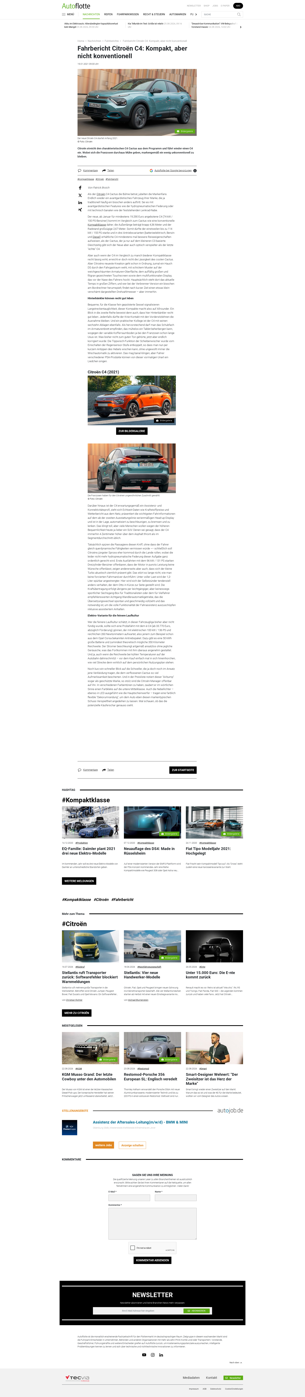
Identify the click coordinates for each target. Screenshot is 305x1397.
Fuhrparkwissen (128, 14)
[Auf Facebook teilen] (80, 187)
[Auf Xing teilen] (80, 209)
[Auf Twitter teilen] (80, 195)
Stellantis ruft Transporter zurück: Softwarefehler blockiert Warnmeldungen (90, 977)
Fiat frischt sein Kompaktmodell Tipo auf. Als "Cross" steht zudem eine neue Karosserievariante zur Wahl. (214, 865)
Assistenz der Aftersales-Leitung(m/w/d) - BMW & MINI (140, 1122)
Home (81, 40)
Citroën (101, 194)
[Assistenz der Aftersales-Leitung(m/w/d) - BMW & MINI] (69, 1127)
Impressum (194, 1389)
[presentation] (240, 27)
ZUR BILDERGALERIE (132, 431)
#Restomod (143, 1068)
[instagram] (153, 1354)
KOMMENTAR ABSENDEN (152, 1260)
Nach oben (234, 1362)
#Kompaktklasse (86, 800)
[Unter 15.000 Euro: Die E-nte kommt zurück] (214, 946)
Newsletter (194, 5)
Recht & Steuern (154, 14)
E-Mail (111, 1191)
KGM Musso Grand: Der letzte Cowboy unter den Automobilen (89, 1076)
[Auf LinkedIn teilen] (80, 202)
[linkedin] (161, 1354)
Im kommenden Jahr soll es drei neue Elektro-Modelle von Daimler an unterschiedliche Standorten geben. (90, 865)
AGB (204, 1389)
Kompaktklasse (97, 224)
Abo (238, 5)
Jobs (215, 5)
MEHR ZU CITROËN (76, 1013)
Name (158, 1191)
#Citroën (101, 899)
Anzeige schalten (132, 1145)
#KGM (78, 1068)
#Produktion (81, 843)
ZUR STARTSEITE (183, 770)
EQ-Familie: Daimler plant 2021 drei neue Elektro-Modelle (88, 851)
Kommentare (90, 170)
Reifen (108, 14)
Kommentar (114, 1205)
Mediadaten (191, 1378)
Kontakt (211, 1378)
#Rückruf (80, 967)
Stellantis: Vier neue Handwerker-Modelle (142, 975)
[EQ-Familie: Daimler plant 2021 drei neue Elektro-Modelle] (90, 822)
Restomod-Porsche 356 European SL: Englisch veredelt (150, 1076)
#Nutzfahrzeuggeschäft (149, 967)
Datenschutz (215, 1389)
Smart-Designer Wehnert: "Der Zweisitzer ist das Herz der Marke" (212, 1079)
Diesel (96, 236)
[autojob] (230, 1110)
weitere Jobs (103, 1145)
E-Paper (225, 5)
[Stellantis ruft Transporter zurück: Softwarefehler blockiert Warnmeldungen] (90, 946)
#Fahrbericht (122, 899)
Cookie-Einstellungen (234, 1389)
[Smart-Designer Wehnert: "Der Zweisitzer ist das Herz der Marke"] (214, 1048)
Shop (207, 5)
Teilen (110, 170)
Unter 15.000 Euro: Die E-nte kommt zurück (210, 975)
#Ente (202, 967)
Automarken (177, 14)
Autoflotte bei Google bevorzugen (173, 170)
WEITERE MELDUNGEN (79, 881)
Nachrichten (91, 14)
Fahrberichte (112, 40)
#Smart (203, 1068)
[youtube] (144, 1354)
